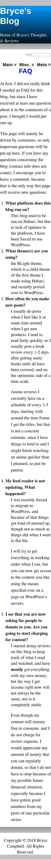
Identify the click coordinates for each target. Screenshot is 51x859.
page (15, 596)
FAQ (25, 71)
